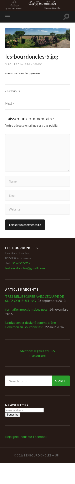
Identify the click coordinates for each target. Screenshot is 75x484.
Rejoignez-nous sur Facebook (26, 437)
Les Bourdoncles (37, 455)
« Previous (12, 91)
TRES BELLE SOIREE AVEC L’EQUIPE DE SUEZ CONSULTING (34, 298)
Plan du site (37, 356)
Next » (9, 103)
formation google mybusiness (26, 309)
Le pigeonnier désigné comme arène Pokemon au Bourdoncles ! (30, 324)
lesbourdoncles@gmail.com (25, 268)
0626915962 (20, 263)
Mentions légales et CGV (37, 351)
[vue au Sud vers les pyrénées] (37, 38)
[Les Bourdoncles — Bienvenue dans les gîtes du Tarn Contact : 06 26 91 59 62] (37, 5)
